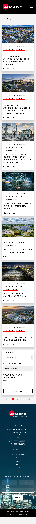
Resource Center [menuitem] (18, 468)
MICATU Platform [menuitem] (18, 454)
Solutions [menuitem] (18, 458)
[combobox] (17, 357)
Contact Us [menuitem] (18, 461)
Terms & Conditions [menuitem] (22, 514)
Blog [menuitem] (18, 471)
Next (27, 399)
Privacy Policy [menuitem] (11, 514)
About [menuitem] (18, 464)
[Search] (32, 357)
